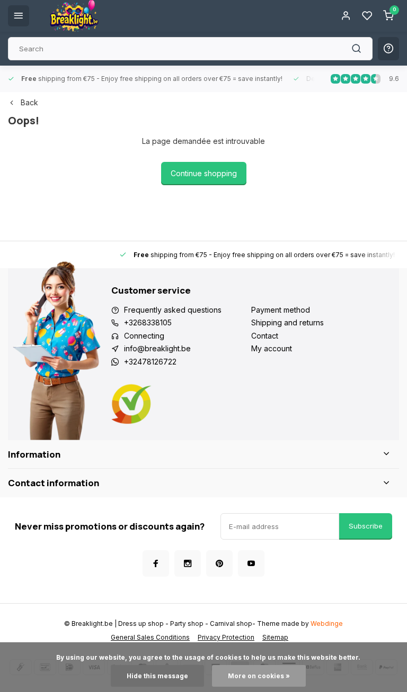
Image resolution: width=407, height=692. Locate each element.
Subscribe (366, 526)
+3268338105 (148, 322)
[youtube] (251, 563)
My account (271, 348)
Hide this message (157, 676)
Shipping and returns (287, 322)
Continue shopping (204, 173)
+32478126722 (150, 361)
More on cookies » (259, 676)
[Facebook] (156, 563)
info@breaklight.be (157, 348)
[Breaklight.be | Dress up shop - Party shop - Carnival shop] (74, 16)
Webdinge (327, 623)
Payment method (280, 309)
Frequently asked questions (173, 309)
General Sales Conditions (150, 637)
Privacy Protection (226, 637)
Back (29, 102)
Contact (264, 335)
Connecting (144, 335)
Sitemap (275, 637)
